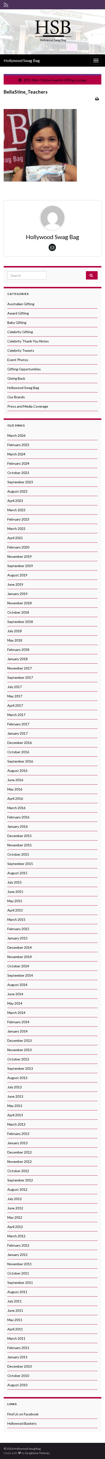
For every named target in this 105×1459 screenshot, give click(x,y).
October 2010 (18, 1376)
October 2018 (18, 612)
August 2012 (17, 1189)
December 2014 (19, 947)
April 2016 (15, 798)
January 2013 (17, 1143)
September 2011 (20, 1282)
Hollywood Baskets (22, 1423)
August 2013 (17, 1078)
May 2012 (14, 1217)
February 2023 (18, 519)
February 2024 (18, 463)
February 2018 (18, 649)
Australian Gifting (20, 304)
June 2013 (15, 1096)
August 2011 (17, 1292)
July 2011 (14, 1301)
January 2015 (17, 938)
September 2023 (20, 482)
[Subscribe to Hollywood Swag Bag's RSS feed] (6, 4)
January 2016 (17, 826)
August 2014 (17, 985)
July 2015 (14, 882)
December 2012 (19, 1152)
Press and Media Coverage (27, 406)
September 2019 (20, 566)
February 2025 (18, 445)
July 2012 (14, 1199)
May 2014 (14, 1003)
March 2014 (16, 1012)
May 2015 (14, 901)
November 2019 (19, 556)
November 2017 (19, 668)
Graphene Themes (37, 1453)
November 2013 (19, 1050)
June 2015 (15, 891)
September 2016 (20, 761)
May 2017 (14, 696)
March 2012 (16, 1236)
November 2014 (19, 957)
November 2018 (19, 603)
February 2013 (18, 1133)
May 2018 (14, 640)
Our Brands (16, 397)
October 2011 (18, 1273)
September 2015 (20, 864)
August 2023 (17, 491)
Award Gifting (18, 313)
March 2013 (16, 1124)
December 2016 (19, 743)
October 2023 (18, 473)
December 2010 (19, 1366)
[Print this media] (97, 98)
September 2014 (20, 975)
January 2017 (17, 733)
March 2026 (16, 435)
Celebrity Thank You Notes (28, 341)
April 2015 (15, 910)
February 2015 (18, 929)
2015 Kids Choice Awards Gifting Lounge (54, 80)
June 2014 (15, 994)
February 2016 (18, 817)
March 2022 (16, 528)
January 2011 (17, 1357)
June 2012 (15, 1208)
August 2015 (17, 873)
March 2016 (16, 808)
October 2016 (18, 752)
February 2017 (18, 724)
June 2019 (15, 584)
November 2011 (19, 1264)
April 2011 (15, 1329)
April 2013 (15, 1115)
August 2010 (17, 1385)
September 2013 (20, 1068)
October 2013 (18, 1059)
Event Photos (17, 360)
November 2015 (19, 845)
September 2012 (20, 1180)
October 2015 (18, 854)
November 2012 (19, 1161)
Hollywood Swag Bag (22, 60)
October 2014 (18, 966)
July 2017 (14, 687)
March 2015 (16, 919)
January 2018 (17, 659)
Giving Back (16, 378)
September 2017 (20, 677)
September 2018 (20, 622)
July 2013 (14, 1087)
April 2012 (15, 1227)
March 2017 (16, 715)
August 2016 (17, 770)
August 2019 (17, 575)
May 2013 (14, 1106)
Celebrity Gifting (20, 332)
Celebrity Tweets (20, 350)
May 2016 (14, 789)
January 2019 (17, 594)
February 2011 (18, 1348)
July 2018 (14, 631)
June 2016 (15, 780)
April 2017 (15, 705)
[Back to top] (94, 1448)
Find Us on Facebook (23, 1414)
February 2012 (18, 1245)
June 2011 (15, 1310)
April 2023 (15, 500)
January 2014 (17, 1031)
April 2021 (15, 538)
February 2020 (18, 547)
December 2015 (19, 836)
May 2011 (14, 1320)
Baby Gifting (16, 322)
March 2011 (16, 1338)
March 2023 (16, 510)
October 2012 (18, 1171)
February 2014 (18, 1022)
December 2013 (19, 1040)
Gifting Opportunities (24, 369)
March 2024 (16, 454)
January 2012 (17, 1254)
